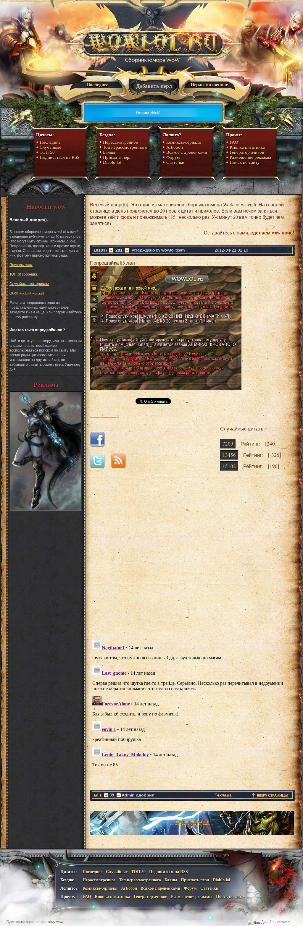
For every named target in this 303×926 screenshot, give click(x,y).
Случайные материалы (29, 283)
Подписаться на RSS (59, 157)
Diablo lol (112, 162)
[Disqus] (192, 560)
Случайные (50, 147)
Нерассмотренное (209, 84)
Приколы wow (21, 264)
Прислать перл (117, 157)
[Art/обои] (46, 509)
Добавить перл (154, 86)
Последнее (97, 84)
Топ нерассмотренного (125, 147)
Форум (173, 157)
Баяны (109, 152)
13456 (229, 454)
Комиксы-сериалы (183, 142)
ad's (98, 795)
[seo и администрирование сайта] (254, 921)
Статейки (175, 162)
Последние (50, 142)
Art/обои (174, 147)
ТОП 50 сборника (23, 274)
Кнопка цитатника (247, 147)
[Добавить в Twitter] (100, 466)
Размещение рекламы (250, 157)
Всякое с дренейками (186, 152)
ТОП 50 (47, 152)
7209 (228, 443)
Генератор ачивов (247, 152)
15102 (229, 466)
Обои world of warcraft (26, 293)
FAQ (234, 142)
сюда (126, 217)
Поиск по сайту (245, 162)
